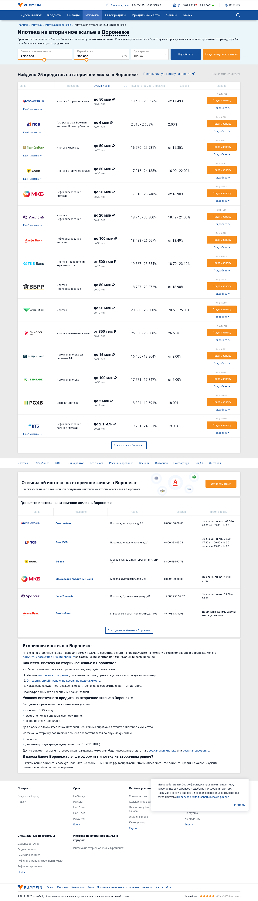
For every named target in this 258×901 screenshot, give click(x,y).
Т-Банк (60, 561)
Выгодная (161, 463)
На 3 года (79, 796)
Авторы (147, 887)
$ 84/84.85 (137, 5)
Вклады (73, 15)
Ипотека (92, 15)
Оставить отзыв (221, 484)
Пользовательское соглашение (118, 887)
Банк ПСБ (62, 542)
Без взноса (97, 463)
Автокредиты (115, 15)
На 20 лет (79, 818)
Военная (144, 463)
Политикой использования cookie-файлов (203, 797)
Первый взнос (85, 51)
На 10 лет (79, 807)
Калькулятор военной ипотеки (148, 801)
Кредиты (54, 15)
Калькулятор (76, 463)
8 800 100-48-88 (173, 579)
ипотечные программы (53, 675)
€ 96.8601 (206, 5)
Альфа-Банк (63, 613)
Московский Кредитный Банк (74, 578)
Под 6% (199, 463)
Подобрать (185, 54)
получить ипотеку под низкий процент (49, 657)
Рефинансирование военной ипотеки (40, 860)
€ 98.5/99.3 (154, 5)
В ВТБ (58, 463)
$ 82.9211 (189, 5)
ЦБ (178, 5)
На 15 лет (79, 813)
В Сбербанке (41, 463)
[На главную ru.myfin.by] (30, 887)
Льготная (215, 463)
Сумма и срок (102, 85)
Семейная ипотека (29, 855)
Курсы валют (31, 15)
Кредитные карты (146, 15)
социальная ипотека (162, 750)
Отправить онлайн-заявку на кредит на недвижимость (63, 680)
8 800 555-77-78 (173, 561)
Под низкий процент (30, 796)
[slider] (44, 60)
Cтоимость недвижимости (36, 51)
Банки (187, 15)
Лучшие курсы (120, 5)
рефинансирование (196, 750)
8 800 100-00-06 (173, 523)
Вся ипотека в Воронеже (129, 445)
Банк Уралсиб (64, 596)
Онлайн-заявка (138, 816)
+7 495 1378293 (173, 613)
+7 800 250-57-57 (174, 596)
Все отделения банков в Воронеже (129, 630)
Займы (171, 15)
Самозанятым (138, 796)
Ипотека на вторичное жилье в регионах (98, 848)
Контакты (78, 887)
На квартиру (181, 463)
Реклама (63, 887)
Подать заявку (222, 100)
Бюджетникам (27, 849)
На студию (191, 813)
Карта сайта (163, 887)
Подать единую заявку (221, 54)
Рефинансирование (121, 463)
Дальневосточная (29, 843)
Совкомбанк (63, 523)
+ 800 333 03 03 (173, 542)
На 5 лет (78, 801)
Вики (90, 887)
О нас (50, 887)
